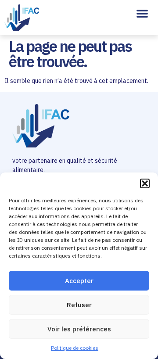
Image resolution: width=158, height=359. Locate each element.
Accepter (79, 280)
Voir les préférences (79, 329)
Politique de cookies (74, 348)
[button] (144, 183)
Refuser (79, 305)
